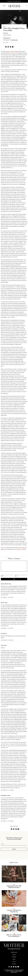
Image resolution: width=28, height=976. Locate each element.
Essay (14, 884)
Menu (4, 5)
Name (2, 576)
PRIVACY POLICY (14, 972)
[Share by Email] (12, 47)
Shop (14, 959)
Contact (14, 963)
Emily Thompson (15, 51)
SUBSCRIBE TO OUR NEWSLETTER (14, 1)
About (14, 961)
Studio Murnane (18, 971)
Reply (11, 597)
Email (16, 576)
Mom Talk (8, 51)
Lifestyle (14, 957)
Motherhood (14, 952)
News (14, 954)
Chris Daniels (14, 40)
